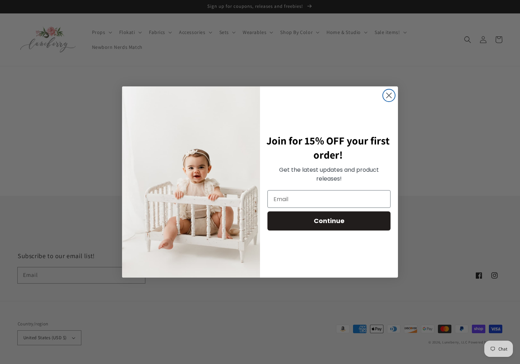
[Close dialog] (389, 95)
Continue (329, 220)
